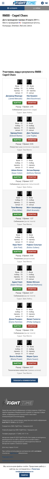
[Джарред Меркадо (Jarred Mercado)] (19, 84)
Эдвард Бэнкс (16, 134)
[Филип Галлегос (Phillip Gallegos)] (30, 307)
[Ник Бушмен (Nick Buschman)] (30, 84)
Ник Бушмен (34, 97)
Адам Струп (16, 283)
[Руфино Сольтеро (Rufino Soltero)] (30, 233)
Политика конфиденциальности (13, 461)
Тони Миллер (16, 208)
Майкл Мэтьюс (34, 283)
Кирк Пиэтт (17, 246)
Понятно (24, 475)
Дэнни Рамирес (15, 320)
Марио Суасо (32, 357)
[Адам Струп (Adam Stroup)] (19, 270)
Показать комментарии (24, 380)
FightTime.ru (14, 453)
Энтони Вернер (34, 171)
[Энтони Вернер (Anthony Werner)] (30, 158)
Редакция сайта (7, 457)
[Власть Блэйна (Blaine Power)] (19, 344)
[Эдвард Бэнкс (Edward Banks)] (19, 121)
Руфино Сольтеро (34, 246)
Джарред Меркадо (14, 97)
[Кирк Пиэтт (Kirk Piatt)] (19, 233)
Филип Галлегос (33, 320)
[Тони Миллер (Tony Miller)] (19, 195)
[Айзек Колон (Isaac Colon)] (19, 158)
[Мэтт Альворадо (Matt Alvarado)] (30, 195)
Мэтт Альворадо (34, 208)
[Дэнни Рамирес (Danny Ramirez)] (19, 307)
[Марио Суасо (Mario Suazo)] (30, 344)
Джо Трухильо (33, 134)
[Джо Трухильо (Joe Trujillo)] (30, 121)
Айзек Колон (16, 171)
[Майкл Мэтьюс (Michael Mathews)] (30, 270)
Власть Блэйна (16, 357)
